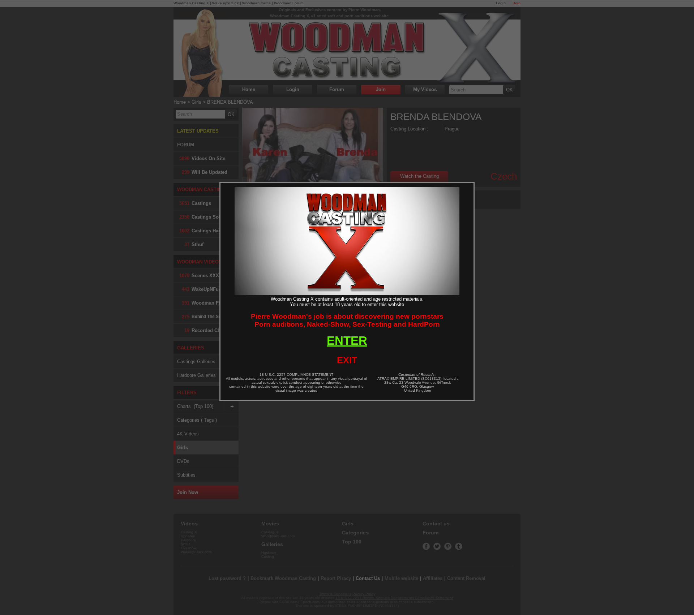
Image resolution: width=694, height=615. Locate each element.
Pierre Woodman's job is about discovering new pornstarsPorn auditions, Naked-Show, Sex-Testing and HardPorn (347, 320)
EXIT (347, 360)
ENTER (347, 340)
